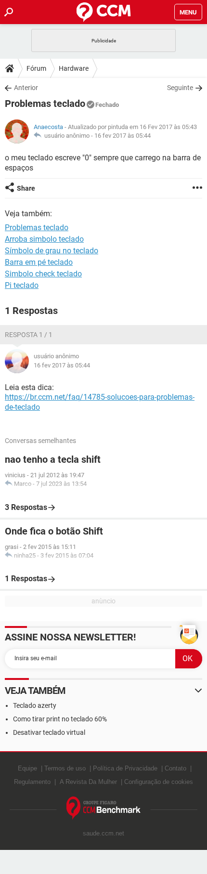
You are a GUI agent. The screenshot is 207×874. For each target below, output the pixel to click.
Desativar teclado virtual (49, 732)
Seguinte (180, 87)
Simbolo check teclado (43, 273)
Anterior (26, 87)
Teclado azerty (34, 705)
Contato (175, 768)
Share (26, 188)
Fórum (36, 68)
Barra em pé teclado (39, 262)
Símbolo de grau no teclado (51, 250)
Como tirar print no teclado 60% (60, 719)
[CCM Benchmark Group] (104, 808)
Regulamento (32, 781)
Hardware (74, 68)
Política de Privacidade (125, 768)
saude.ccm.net (103, 833)
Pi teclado (22, 285)
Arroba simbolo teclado (44, 239)
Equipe (27, 768)
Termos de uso (65, 768)
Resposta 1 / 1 (28, 335)
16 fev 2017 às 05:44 (122, 135)
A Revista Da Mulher (88, 781)
